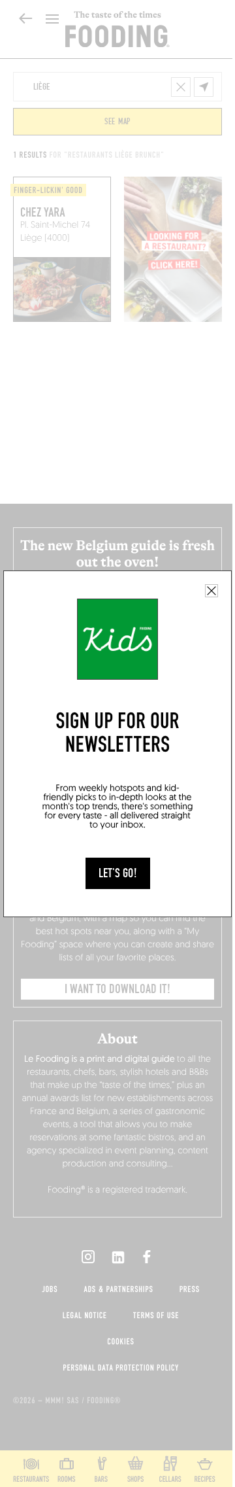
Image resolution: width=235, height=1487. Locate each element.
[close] (211, 590)
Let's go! (118, 873)
